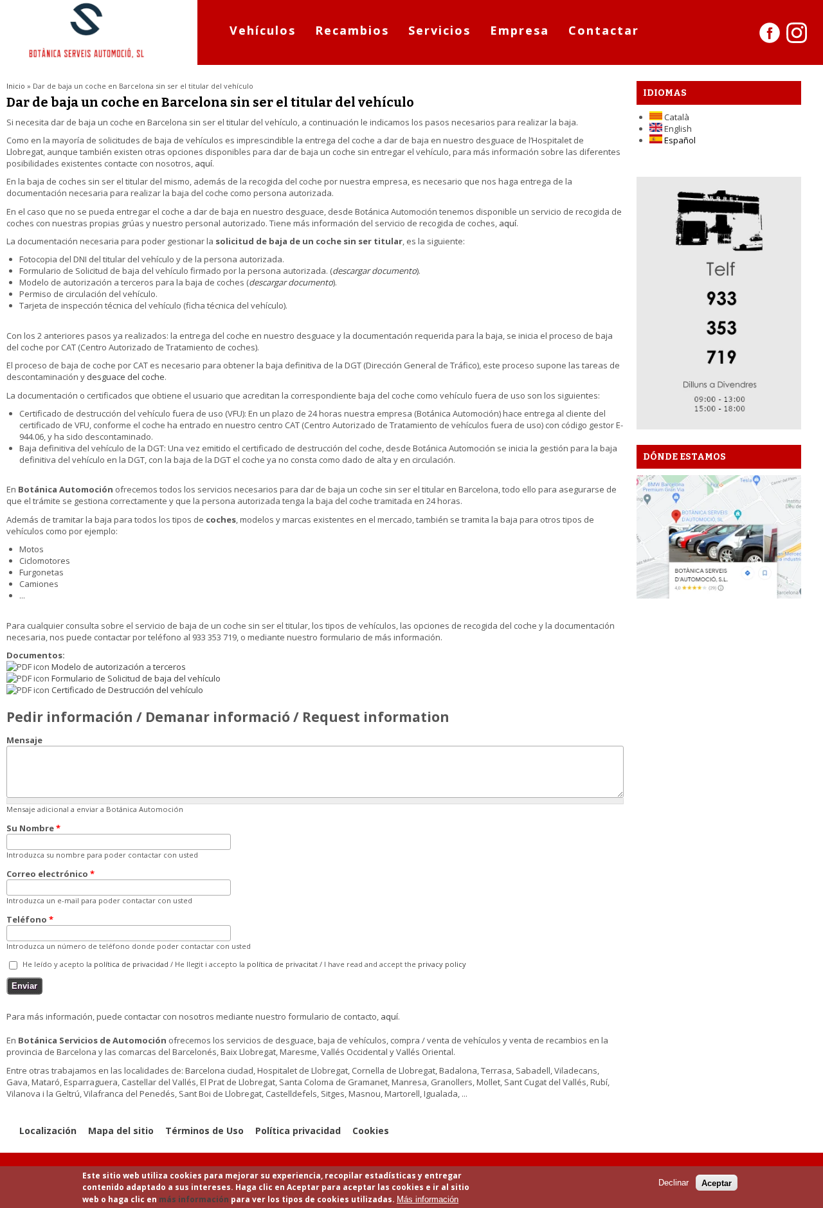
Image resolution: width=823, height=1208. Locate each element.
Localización (48, 1130)
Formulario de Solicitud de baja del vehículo (136, 678)
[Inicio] (86, 59)
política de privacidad (131, 964)
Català (675, 117)
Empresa (519, 30)
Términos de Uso (204, 1130)
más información (194, 1199)
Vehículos (263, 30)
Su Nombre (33, 828)
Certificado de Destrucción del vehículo (127, 690)
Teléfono (29, 919)
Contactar (603, 30)
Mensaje (24, 740)
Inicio (15, 86)
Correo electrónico (50, 873)
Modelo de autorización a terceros (118, 666)
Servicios (439, 30)
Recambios (352, 30)
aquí (203, 163)
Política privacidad (298, 1130)
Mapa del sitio (121, 1130)
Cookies (370, 1130)
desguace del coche (126, 377)
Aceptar (716, 1182)
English (677, 128)
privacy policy (442, 964)
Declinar (673, 1182)
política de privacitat (282, 964)
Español (679, 140)
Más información (427, 1199)
